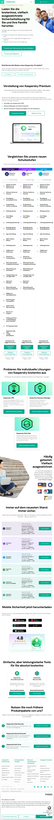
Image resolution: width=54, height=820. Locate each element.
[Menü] (52, 806)
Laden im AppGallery (35, 620)
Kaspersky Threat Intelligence (45, 776)
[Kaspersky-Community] (51, 787)
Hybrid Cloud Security (44, 778)
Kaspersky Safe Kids (6, 772)
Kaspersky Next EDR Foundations (31, 770)
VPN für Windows (17, 775)
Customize (26, 816)
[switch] (49, 815)
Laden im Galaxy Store (19, 620)
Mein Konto (44, 1)
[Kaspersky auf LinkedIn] (41, 787)
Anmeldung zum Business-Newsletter (15, 791)
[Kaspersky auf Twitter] (38, 787)
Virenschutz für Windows (19, 772)
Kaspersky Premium (5, 770)
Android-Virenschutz (18, 766)
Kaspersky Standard (6, 766)
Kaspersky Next (43, 766)
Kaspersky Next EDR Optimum (33, 773)
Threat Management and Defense (45, 771)
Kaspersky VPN (5, 775)
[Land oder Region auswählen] (31, 2)
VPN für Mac (16, 781)
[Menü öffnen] (2, 2)
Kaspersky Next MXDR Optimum (31, 779)
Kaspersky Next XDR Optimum (33, 776)
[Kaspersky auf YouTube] (45, 787)
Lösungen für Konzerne (46, 760)
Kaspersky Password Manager (7, 777)
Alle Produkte (30, 782)
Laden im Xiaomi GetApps (19, 625)
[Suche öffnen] (33, 2)
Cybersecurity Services (44, 768)
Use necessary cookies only (10, 816)
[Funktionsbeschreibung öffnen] (4, 186)
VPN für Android (17, 777)
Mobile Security (17, 770)
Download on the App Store (19, 630)
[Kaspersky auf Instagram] (48, 787)
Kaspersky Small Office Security (31, 767)
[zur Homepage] (10, 2)
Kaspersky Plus (4, 768)
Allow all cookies (44, 816)
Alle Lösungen (4, 779)
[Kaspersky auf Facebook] (34, 787)
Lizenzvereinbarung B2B (5, 791)
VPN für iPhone (17, 779)
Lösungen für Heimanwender (6, 760)
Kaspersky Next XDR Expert (45, 774)
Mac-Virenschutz (17, 768)
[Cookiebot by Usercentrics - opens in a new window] (46, 795)
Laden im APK (35, 625)
